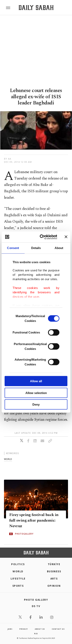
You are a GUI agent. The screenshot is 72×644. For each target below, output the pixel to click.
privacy (23, 629)
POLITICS (18, 564)
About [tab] (59, 248)
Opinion (54, 585)
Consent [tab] (13, 248)
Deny (36, 404)
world (8, 458)
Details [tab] (36, 248)
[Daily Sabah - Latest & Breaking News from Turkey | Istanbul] (36, 7)
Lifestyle (18, 578)
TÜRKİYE (54, 564)
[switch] (53, 332)
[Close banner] (66, 236)
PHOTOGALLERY (24, 533)
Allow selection (36, 392)
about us (40, 629)
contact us (58, 629)
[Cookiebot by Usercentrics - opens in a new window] (42, 236)
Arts (54, 578)
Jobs (10, 629)
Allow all (36, 381)
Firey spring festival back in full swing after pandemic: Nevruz (34, 520)
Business (54, 571)
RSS (36, 633)
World (18, 571)
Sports (18, 585)
